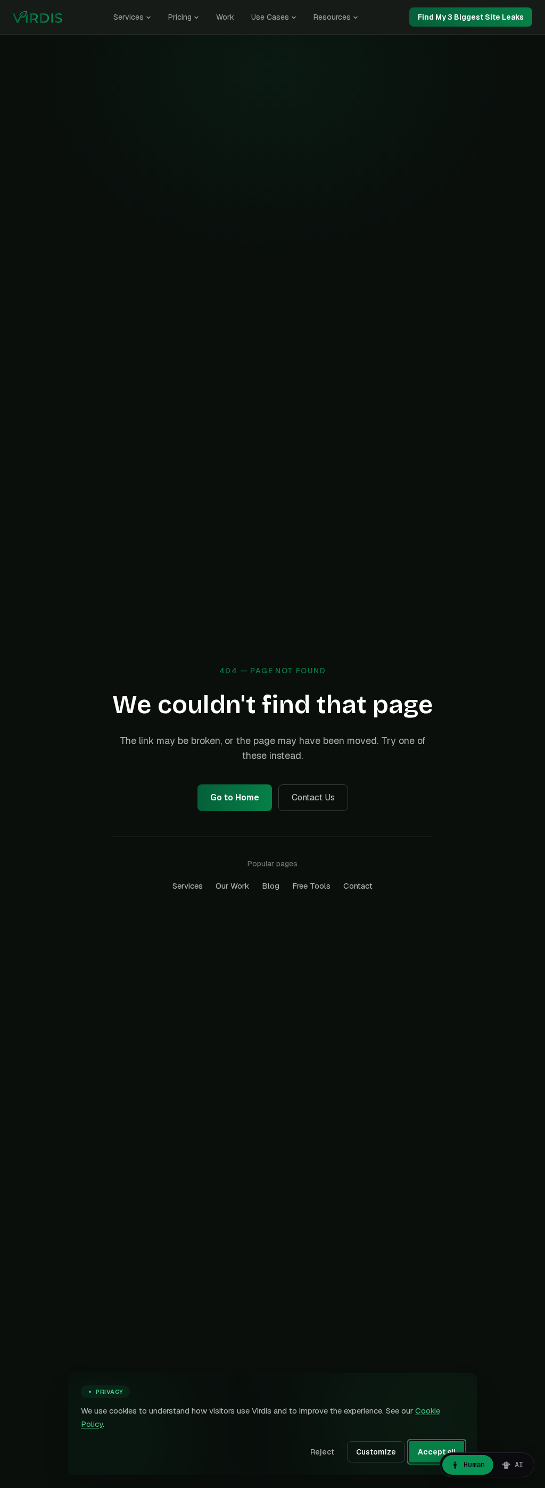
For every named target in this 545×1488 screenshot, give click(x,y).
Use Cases (270, 17)
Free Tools (311, 886)
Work (225, 17)
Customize (376, 1452)
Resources (332, 17)
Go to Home (234, 797)
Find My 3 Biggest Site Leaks (471, 17)
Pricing (180, 17)
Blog (270, 886)
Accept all (437, 1452)
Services (128, 17)
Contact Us (313, 797)
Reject (322, 1452)
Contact (358, 886)
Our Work (232, 886)
